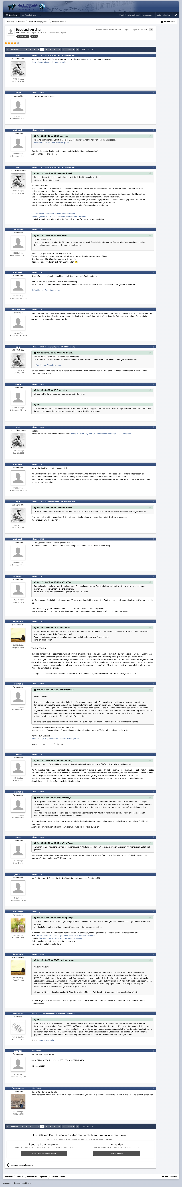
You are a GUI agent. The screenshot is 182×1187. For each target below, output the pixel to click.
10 (54, 49)
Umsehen (12, 15)
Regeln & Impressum (33, 15)
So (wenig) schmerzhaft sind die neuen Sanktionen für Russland (59, 216)
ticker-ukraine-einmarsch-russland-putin (48, 62)
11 (59, 49)
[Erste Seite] (7, 49)
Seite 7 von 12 (87, 49)
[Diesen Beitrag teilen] (153, 55)
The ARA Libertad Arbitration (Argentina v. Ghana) (60, 938)
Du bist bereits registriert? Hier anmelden (136, 15)
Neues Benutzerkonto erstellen (44, 1153)
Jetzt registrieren (164, 15)
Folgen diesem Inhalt (139, 30)
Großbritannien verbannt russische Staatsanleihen (53, 213)
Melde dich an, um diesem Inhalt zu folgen (113, 30)
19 (151, 30)
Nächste (71, 49)
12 (63, 49)
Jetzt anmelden (117, 1153)
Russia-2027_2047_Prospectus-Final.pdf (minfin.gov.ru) (55, 738)
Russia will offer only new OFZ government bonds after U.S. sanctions (100, 433)
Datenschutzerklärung (22, 1183)
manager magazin (46, 1040)
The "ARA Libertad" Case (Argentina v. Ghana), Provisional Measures (65, 935)
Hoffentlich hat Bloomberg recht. (45, 290)
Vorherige (15, 49)
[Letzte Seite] (77, 49)
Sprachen (7, 1183)
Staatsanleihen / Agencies (57, 33)
